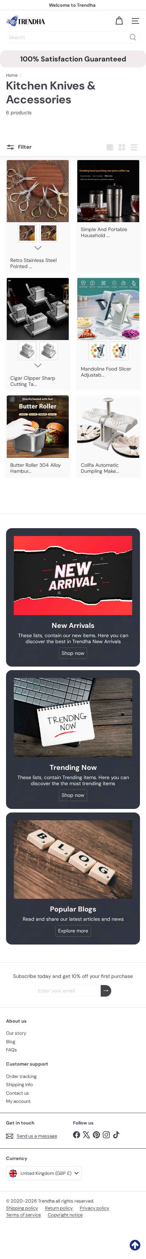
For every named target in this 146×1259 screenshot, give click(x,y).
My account (18, 1101)
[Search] (133, 37)
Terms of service (23, 1215)
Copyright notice (65, 1215)
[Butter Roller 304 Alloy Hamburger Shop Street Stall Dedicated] (37, 436)
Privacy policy (94, 1208)
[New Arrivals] (73, 575)
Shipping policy (22, 1208)
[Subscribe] (106, 991)
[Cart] (119, 21)
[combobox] (73, 37)
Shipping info (19, 1085)
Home (12, 75)
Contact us (17, 1093)
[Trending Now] (73, 717)
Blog (10, 1042)
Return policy (59, 1208)
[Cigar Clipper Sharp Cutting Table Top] (37, 334)
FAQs (11, 1050)
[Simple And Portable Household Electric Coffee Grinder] (108, 201)
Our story (16, 1033)
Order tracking (21, 1076)
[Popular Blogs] (73, 859)
